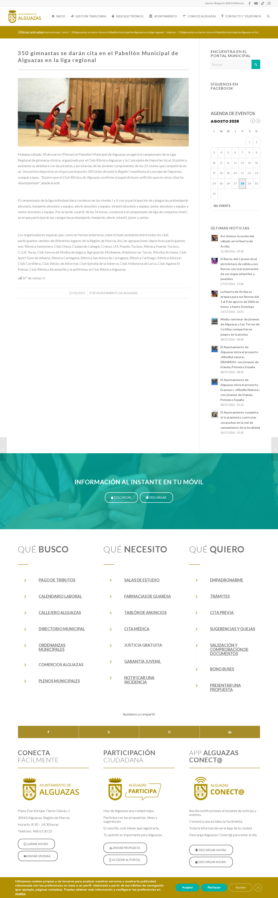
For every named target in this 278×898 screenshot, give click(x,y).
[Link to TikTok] (262, 3)
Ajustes (240, 887)
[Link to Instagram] (269, 3)
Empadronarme (226, 580)
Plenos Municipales (59, 681)
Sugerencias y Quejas (232, 628)
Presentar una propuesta (225, 687)
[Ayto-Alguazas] (24, 16)
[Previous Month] (253, 121)
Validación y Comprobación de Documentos (229, 649)
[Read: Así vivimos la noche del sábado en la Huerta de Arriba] (214, 238)
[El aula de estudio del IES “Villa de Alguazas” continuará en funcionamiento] (3, 449)
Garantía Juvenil (142, 661)
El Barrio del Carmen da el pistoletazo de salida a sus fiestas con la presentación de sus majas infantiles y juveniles (239, 269)
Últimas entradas (30, 32)
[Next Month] (258, 121)
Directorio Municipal (62, 628)
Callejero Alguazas (60, 612)
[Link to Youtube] (256, 3)
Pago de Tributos (57, 580)
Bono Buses (222, 669)
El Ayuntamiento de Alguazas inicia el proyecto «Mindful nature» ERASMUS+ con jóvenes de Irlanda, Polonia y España (239, 357)
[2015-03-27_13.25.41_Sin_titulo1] (103, 112)
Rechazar (214, 887)
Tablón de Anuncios (145, 612)
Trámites (220, 596)
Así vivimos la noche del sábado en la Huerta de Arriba (237, 241)
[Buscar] (268, 16)
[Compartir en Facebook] (48, 732)
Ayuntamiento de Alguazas (117, 293)
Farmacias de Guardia (147, 596)
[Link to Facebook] (249, 3)
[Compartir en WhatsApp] (169, 732)
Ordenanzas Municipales (52, 647)
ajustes (20, 894)
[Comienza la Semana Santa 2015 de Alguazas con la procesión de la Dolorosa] (274, 449)
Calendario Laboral (60, 596)
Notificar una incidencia (139, 679)
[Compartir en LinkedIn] (230, 732)
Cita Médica (136, 628)
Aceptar (187, 887)
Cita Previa (222, 612)
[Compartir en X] (109, 732)
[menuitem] (223, 3)
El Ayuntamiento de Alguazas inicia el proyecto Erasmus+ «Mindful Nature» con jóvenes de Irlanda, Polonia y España (240, 390)
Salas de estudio (142, 580)
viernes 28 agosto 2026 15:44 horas (224, 3)
